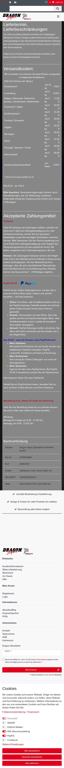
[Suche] (58, 8)
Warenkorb (7, 573)
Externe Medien (15, 727)
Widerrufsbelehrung (12, 569)
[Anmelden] (10, 2)
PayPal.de (39, 378)
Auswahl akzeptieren (32, 757)
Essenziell (12, 718)
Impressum (7, 640)
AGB (4, 637)
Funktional (12, 740)
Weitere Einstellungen (13, 744)
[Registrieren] (15, 2)
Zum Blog (3, 2)
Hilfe (4, 579)
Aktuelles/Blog (9, 610)
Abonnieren (31, 669)
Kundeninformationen (12, 566)
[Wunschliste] (46, 2)
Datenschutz (8, 634)
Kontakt (6, 630)
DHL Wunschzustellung (18, 731)
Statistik (11, 722)
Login (5, 596)
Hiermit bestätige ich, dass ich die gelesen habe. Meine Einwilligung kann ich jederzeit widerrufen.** (32, 661)
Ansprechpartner (10, 613)
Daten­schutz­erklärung (15, 712)
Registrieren (8, 593)
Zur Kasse (7, 576)
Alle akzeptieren (32, 750)
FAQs (5, 616)
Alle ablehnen (32, 763)
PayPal (10, 735)
